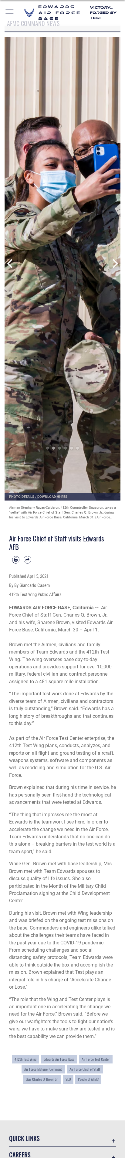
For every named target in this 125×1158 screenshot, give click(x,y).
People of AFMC (88, 1079)
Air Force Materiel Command (43, 1069)
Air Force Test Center (96, 1059)
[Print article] (15, 559)
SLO (68, 1079)
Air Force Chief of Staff (84, 1069)
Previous (10, 263)
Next (114, 263)
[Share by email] (27, 559)
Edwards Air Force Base (59, 1059)
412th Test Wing (25, 1059)
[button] (10, 13)
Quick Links (24, 1138)
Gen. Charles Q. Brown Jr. (42, 1079)
